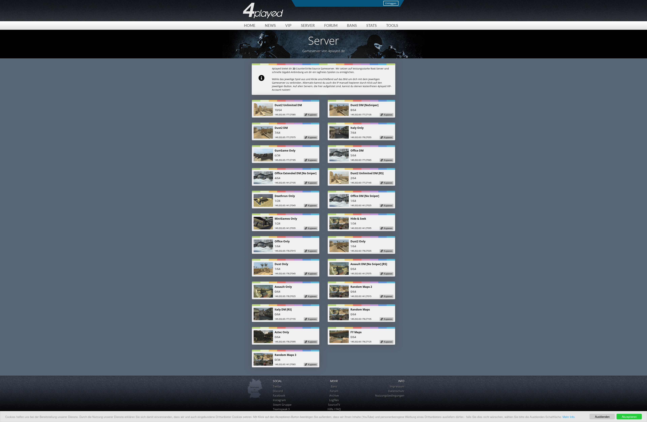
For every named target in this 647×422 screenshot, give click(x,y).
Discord (278, 391)
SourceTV (334, 405)
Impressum (397, 386)
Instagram (279, 400)
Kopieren (312, 115)
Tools (392, 25)
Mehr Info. (569, 417)
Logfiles (334, 400)
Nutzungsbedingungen (389, 395)
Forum (330, 25)
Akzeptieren (629, 416)
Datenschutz (396, 391)
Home (249, 25)
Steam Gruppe (282, 405)
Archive (334, 395)
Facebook (279, 395)
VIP (288, 25)
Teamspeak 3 (281, 409)
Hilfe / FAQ (334, 409)
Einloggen (390, 3)
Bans (352, 25)
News (270, 25)
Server (308, 25)
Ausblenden (602, 416)
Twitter (277, 386)
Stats (371, 25)
